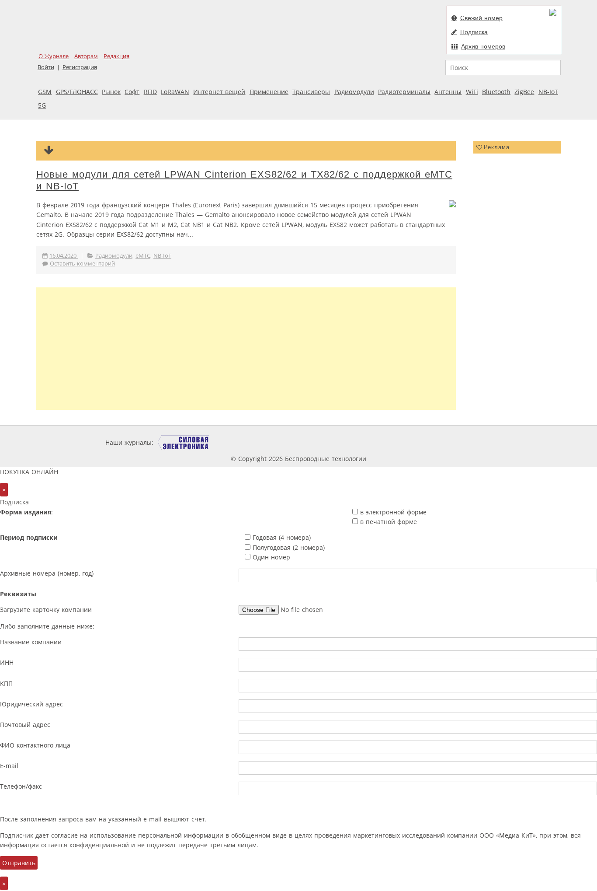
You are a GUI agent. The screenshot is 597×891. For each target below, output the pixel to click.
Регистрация (79, 67)
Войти (46, 67)
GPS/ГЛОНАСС (77, 91)
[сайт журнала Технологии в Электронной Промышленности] (239, 442)
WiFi (472, 91)
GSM (45, 91)
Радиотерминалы (404, 91)
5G (42, 105)
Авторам (86, 56)
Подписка (474, 32)
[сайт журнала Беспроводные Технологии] (343, 442)
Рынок (111, 91)
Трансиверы (311, 91)
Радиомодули (354, 91)
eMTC (142, 255)
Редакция (116, 56)
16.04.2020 (63, 255)
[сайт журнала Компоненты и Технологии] (291, 442)
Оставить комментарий (82, 263)
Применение (269, 91)
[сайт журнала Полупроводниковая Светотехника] (409, 442)
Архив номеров (483, 46)
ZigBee (524, 91)
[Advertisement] (246, 348)
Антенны (448, 91)
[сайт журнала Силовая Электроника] (183, 442)
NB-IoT (548, 91)
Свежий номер (481, 18)
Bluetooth (496, 91)
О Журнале (53, 56)
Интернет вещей (219, 91)
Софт (132, 91)
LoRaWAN (175, 91)
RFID (150, 91)
